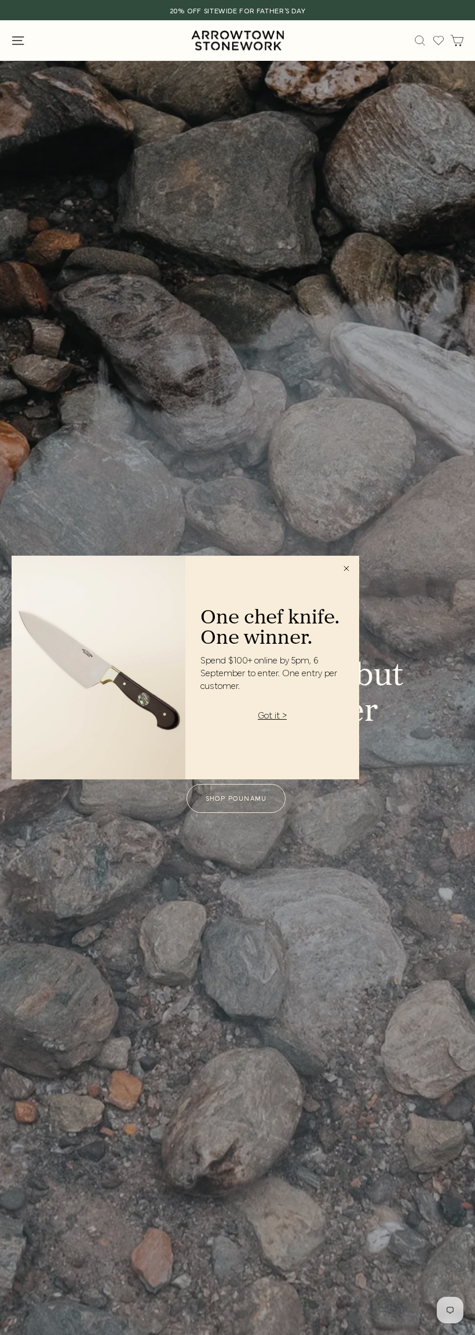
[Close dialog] (346, 568)
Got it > (272, 715)
